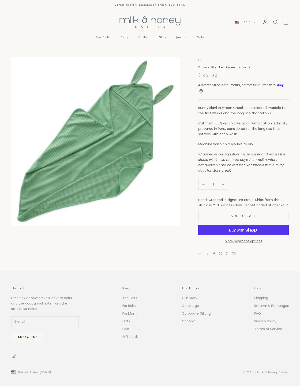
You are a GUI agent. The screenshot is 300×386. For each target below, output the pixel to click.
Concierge (190, 305)
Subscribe (28, 337)
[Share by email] (234, 253)
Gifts (163, 37)
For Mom (129, 313)
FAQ (257, 313)
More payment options (243, 241)
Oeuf (202, 60)
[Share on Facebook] (214, 253)
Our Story (189, 298)
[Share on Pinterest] (227, 253)
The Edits (103, 37)
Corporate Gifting (196, 313)
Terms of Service (268, 329)
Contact (189, 321)
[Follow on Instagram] (13, 355)
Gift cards (130, 336)
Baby (125, 37)
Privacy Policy (265, 321)
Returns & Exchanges (271, 305)
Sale (200, 37)
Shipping (261, 298)
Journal (182, 37)
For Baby (129, 305)
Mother (143, 37)
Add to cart (243, 216)
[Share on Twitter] (220, 253)
